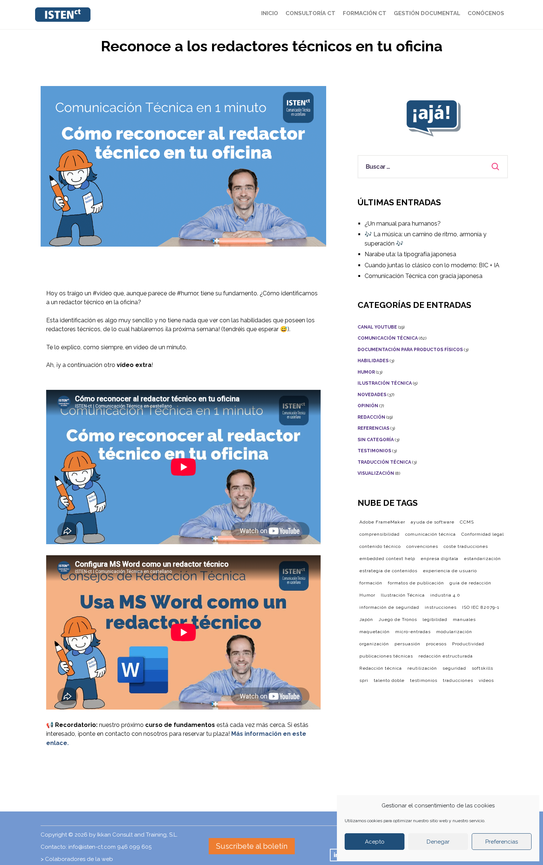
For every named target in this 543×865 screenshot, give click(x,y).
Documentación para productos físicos (410, 349)
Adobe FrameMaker (382, 522)
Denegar (438, 841)
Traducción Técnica (384, 462)
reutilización (422, 668)
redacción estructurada (446, 656)
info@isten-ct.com (92, 847)
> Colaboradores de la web (77, 859)
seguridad (454, 668)
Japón (366, 619)
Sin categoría (376, 439)
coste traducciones (466, 546)
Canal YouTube (377, 327)
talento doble (389, 680)
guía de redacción (470, 583)
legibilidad (435, 619)
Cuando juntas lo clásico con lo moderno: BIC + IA (432, 265)
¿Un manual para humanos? (403, 223)
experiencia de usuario (450, 570)
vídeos (486, 680)
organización (374, 643)
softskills (482, 668)
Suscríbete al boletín (251, 846)
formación (370, 583)
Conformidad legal (482, 534)
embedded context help (387, 558)
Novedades (372, 394)
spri (363, 680)
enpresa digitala (439, 558)
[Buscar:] (433, 166)
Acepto (375, 841)
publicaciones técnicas (386, 656)
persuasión (407, 643)
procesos (436, 643)
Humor (366, 372)
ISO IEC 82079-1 (480, 607)
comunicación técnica (430, 534)
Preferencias (501, 841)
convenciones (422, 546)
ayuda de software (432, 522)
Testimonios (374, 450)
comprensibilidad (379, 534)
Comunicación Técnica (388, 338)
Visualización (376, 473)
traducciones (458, 680)
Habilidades (373, 360)
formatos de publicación (416, 583)
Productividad (468, 643)
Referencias (373, 428)
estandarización (482, 558)
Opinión (368, 405)
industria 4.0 (445, 595)
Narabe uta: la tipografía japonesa (410, 254)
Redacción (371, 417)
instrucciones (441, 607)
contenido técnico (380, 546)
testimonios (423, 680)
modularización (454, 631)
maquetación (374, 631)
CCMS (467, 522)
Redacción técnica (380, 668)
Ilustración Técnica (385, 383)
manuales (464, 619)
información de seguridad (389, 607)
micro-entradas (413, 631)
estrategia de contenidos (388, 570)
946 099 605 (134, 847)
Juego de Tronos (398, 619)
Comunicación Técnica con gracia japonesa (423, 275)
